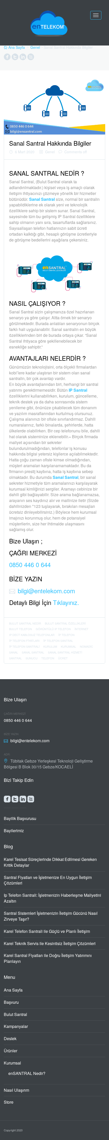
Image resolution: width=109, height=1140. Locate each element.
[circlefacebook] (7, 58)
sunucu (32, 658)
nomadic (86, 646)
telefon (47, 658)
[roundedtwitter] (15, 800)
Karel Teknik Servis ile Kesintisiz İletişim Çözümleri (50, 943)
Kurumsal (12, 1063)
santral (15, 658)
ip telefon (66, 635)
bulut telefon (20, 629)
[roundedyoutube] (30, 800)
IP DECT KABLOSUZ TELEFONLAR (32, 635)
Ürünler (10, 1051)
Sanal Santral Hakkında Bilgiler (50, 143)
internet (81, 629)
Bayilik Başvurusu (20, 818)
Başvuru (11, 1002)
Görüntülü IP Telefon (53, 629)
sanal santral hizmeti (65, 652)
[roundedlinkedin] (23, 800)
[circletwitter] (15, 58)
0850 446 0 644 (30, 564)
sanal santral (33, 652)
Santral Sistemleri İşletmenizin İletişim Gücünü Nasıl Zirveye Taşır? (51, 916)
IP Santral (78, 390)
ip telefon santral (58, 641)
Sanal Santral (42, 199)
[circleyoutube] (30, 58)
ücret (63, 658)
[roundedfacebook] (7, 800)
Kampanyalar (16, 1026)
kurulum (50, 646)
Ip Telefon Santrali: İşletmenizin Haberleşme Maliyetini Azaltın (52, 898)
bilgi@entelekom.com (46, 590)
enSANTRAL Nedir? (26, 1073)
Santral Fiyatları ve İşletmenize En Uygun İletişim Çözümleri (48, 880)
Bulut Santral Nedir (25, 623)
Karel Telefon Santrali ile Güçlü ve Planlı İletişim (47, 931)
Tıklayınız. (66, 602)
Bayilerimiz (14, 830)
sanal (13, 652)
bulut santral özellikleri (65, 623)
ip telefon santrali (24, 646)
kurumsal (68, 646)
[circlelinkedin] (23, 58)
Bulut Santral (15, 1014)
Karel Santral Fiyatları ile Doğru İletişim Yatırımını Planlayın (48, 958)
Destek (10, 1038)
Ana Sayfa (13, 990)
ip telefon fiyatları (24, 641)
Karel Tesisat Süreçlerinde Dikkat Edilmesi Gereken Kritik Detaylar (50, 862)
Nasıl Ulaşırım (16, 1090)
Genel (35, 47)
